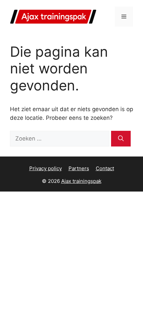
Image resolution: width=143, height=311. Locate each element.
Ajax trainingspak (81, 181)
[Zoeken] (121, 139)
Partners (79, 168)
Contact (105, 168)
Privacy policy (45, 168)
